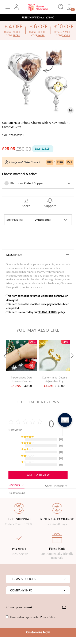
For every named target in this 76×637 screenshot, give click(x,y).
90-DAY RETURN (47, 312)
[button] (4, 364)
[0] (69, 7)
